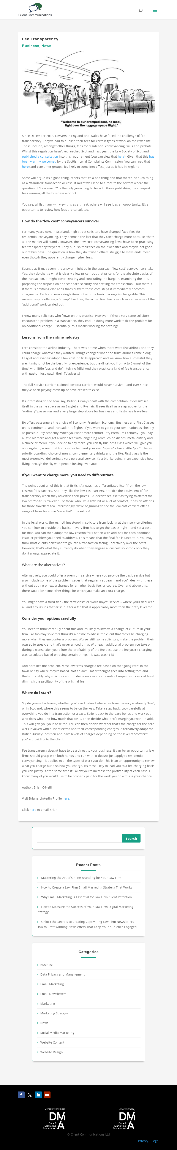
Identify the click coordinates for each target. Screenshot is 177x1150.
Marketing (47, 1003)
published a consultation (40, 156)
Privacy (143, 1141)
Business (30, 46)
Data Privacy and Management (62, 974)
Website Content (52, 1042)
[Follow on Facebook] (21, 1094)
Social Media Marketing (57, 1033)
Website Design (51, 1052)
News (46, 46)
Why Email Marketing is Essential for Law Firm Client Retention (86, 897)
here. (66, 798)
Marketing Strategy (54, 1013)
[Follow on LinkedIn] (38, 1094)
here (121, 156)
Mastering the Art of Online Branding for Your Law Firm (81, 878)
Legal (155, 1141)
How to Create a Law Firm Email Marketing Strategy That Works (86, 887)
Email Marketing (52, 984)
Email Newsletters (53, 994)
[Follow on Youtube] (47, 1094)
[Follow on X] (29, 1094)
